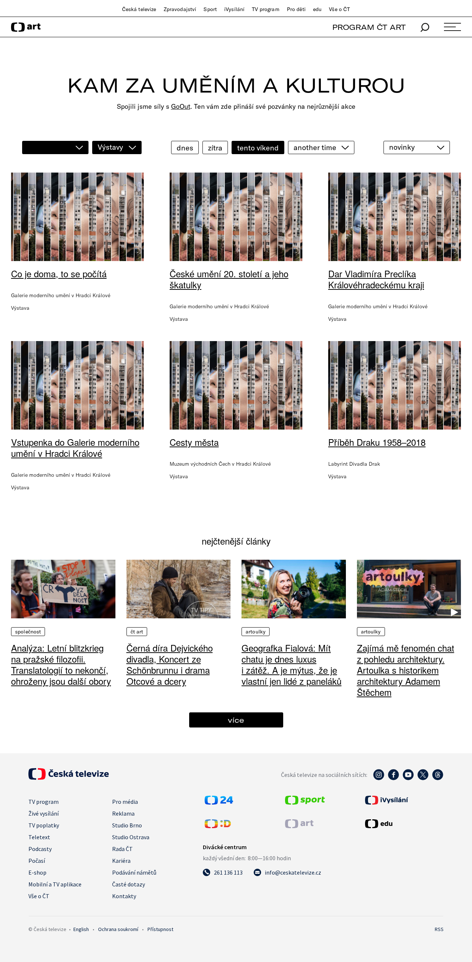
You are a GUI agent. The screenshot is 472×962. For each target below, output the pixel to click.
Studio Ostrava (130, 837)
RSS (439, 929)
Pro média (125, 801)
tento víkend (258, 147)
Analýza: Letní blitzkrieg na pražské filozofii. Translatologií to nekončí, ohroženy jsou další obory (61, 664)
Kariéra (121, 860)
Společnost (28, 631)
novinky (402, 147)
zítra (215, 147)
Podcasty (40, 848)
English (81, 929)
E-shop (37, 872)
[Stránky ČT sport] (305, 802)
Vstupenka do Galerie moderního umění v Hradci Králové (75, 447)
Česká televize (139, 9)
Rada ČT (122, 848)
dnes (185, 147)
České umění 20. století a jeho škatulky (229, 279)
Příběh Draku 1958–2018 (377, 441)
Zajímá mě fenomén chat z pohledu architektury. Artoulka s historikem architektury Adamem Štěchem (405, 669)
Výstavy (110, 147)
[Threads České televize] (438, 778)
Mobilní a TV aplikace (54, 884)
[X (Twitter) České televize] (423, 778)
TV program (265, 9)
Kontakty (124, 896)
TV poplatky (43, 825)
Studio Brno (127, 825)
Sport (210, 9)
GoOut (180, 106)
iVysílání (234, 9)
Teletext (39, 837)
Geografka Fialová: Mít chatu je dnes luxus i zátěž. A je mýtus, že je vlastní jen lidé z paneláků (291, 664)
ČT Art (137, 631)
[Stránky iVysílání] (403, 800)
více (236, 720)
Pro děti (296, 9)
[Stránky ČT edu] (403, 823)
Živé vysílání (43, 813)
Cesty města (194, 441)
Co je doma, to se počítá (59, 273)
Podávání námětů (134, 872)
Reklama (123, 813)
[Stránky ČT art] (299, 826)
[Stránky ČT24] (219, 802)
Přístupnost (160, 929)
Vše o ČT (339, 9)
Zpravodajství (180, 9)
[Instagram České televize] (379, 778)
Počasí (36, 860)
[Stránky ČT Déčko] (218, 826)
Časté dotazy (128, 884)
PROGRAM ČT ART (369, 27)
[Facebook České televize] (393, 778)
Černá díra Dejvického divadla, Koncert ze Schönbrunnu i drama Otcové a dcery (169, 664)
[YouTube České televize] (408, 778)
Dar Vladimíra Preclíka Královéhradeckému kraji (376, 279)
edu (317, 9)
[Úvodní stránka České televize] (68, 777)
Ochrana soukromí (118, 929)
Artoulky (256, 631)
